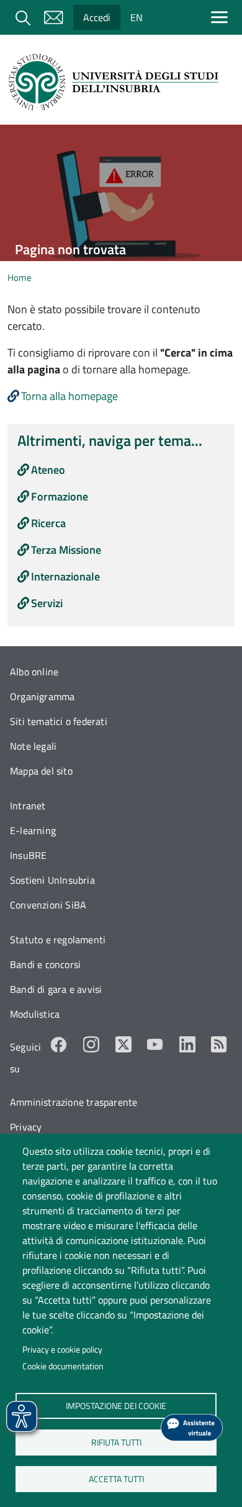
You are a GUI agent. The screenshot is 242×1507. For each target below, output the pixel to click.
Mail (53, 17)
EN (136, 17)
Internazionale (65, 576)
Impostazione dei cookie (116, 1405)
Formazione (59, 496)
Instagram (91, 1044)
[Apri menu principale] (222, 17)
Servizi (47, 603)
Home (19, 277)
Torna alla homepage (69, 396)
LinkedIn (187, 1044)
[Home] (116, 82)
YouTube (155, 1044)
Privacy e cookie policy (62, 1349)
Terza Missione (66, 549)
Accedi (96, 17)
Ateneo (48, 469)
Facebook (59, 1044)
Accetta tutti (115, 1478)
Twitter (123, 1044)
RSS (219, 1044)
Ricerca (48, 523)
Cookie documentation (63, 1366)
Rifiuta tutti (116, 1442)
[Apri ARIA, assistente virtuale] (191, 1427)
